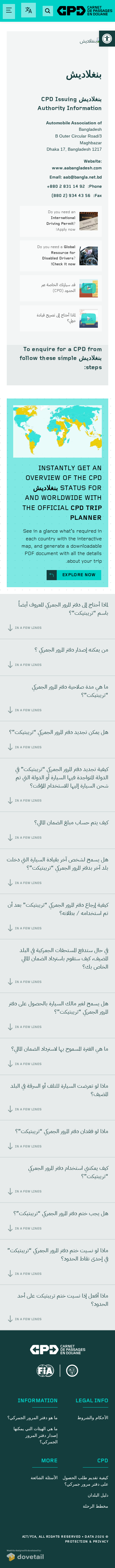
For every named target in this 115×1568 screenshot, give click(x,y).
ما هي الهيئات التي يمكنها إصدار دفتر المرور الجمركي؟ (35, 1435)
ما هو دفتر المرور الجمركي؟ (32, 1418)
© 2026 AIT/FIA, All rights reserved (65, 1537)
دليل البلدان (98, 1495)
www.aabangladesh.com (77, 168)
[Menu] (9, 11)
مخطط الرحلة (95, 1506)
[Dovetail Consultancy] (25, 1555)
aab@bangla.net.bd (75, 177)
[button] (107, 39)
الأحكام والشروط (92, 1418)
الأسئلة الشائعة (44, 1478)
